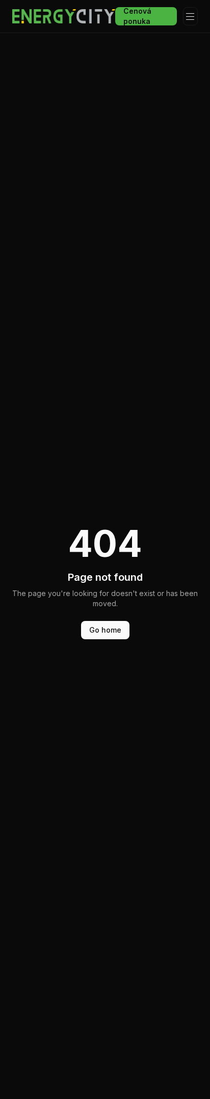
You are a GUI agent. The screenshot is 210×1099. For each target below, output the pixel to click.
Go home (105, 630)
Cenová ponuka (137, 16)
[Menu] (190, 16)
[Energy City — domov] (63, 16)
